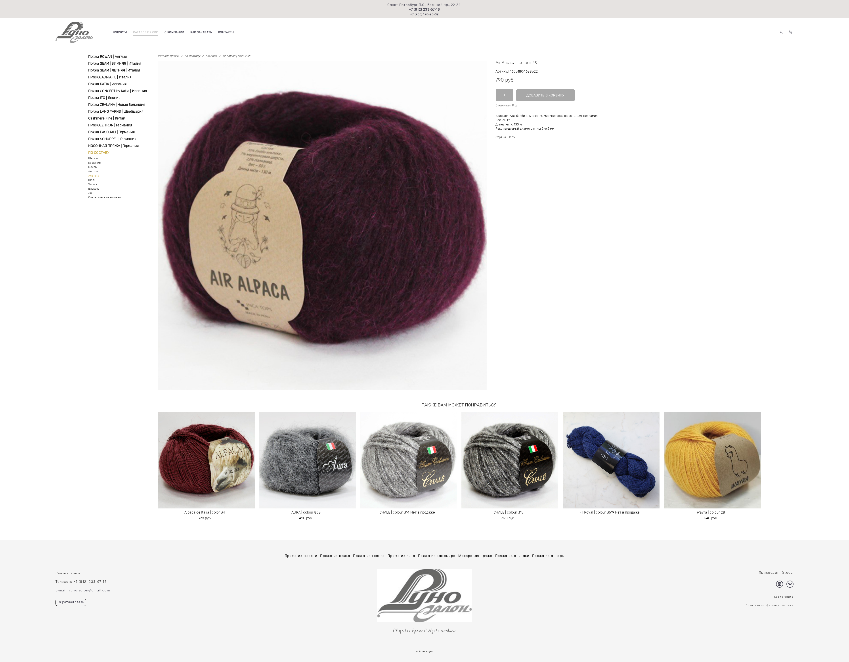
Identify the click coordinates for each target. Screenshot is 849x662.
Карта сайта (784, 596)
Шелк (92, 180)
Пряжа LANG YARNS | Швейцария (115, 111)
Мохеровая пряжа (475, 555)
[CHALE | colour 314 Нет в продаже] (408, 460)
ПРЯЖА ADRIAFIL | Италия (109, 77)
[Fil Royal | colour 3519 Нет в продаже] (611, 460)
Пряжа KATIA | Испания (107, 84)
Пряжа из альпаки (512, 555)
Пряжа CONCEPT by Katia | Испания (117, 91)
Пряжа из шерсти (301, 555)
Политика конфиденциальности (770, 605)
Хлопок (93, 184)
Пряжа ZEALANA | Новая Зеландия (116, 104)
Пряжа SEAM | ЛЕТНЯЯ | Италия (114, 70)
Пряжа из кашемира (437, 555)
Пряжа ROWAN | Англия (107, 56)
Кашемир (94, 163)
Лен (91, 193)
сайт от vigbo (424, 651)
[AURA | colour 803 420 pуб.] (307, 460)
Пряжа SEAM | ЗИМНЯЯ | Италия (114, 63)
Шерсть (93, 158)
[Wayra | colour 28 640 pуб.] (712, 460)
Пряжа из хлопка (369, 555)
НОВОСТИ (120, 32)
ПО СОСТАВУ (98, 152)
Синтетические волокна (104, 197)
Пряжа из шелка (335, 555)
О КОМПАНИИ (174, 32)
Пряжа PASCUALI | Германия (111, 132)
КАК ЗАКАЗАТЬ (201, 32)
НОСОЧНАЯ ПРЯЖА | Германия (113, 146)
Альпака (93, 175)
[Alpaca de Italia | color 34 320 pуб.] (206, 460)
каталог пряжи (168, 56)
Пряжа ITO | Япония (104, 98)
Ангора (93, 171)
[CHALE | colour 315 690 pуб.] (509, 460)
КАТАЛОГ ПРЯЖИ (145, 32)
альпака (211, 56)
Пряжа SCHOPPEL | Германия (112, 139)
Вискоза (93, 188)
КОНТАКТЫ (226, 32)
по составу (192, 56)
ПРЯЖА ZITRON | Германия (110, 125)
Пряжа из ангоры (548, 555)
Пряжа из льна (401, 555)
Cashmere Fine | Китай (106, 118)
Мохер (92, 167)
